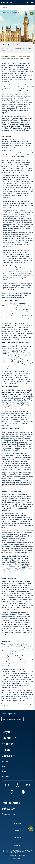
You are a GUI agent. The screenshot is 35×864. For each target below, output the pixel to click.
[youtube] (23, 792)
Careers (7, 755)
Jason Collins (22, 57)
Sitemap (16, 845)
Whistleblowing (17, 837)
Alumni (4, 776)
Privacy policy (17, 823)
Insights (6, 7)
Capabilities (9, 738)
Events (4, 771)
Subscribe (8, 808)
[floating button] (30, 828)
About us (7, 744)
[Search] (27, 2)
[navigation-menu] (32, 2)
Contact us (8, 814)
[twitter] (28, 785)
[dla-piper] (6, 2)
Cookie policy (17, 830)
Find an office (11, 803)
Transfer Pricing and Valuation (12, 719)
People (6, 732)
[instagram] (17, 785)
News (3, 766)
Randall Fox (13, 57)
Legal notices (17, 827)
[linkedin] (12, 792)
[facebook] (7, 785)
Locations (5, 761)
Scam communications (17, 841)
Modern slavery (17, 834)
